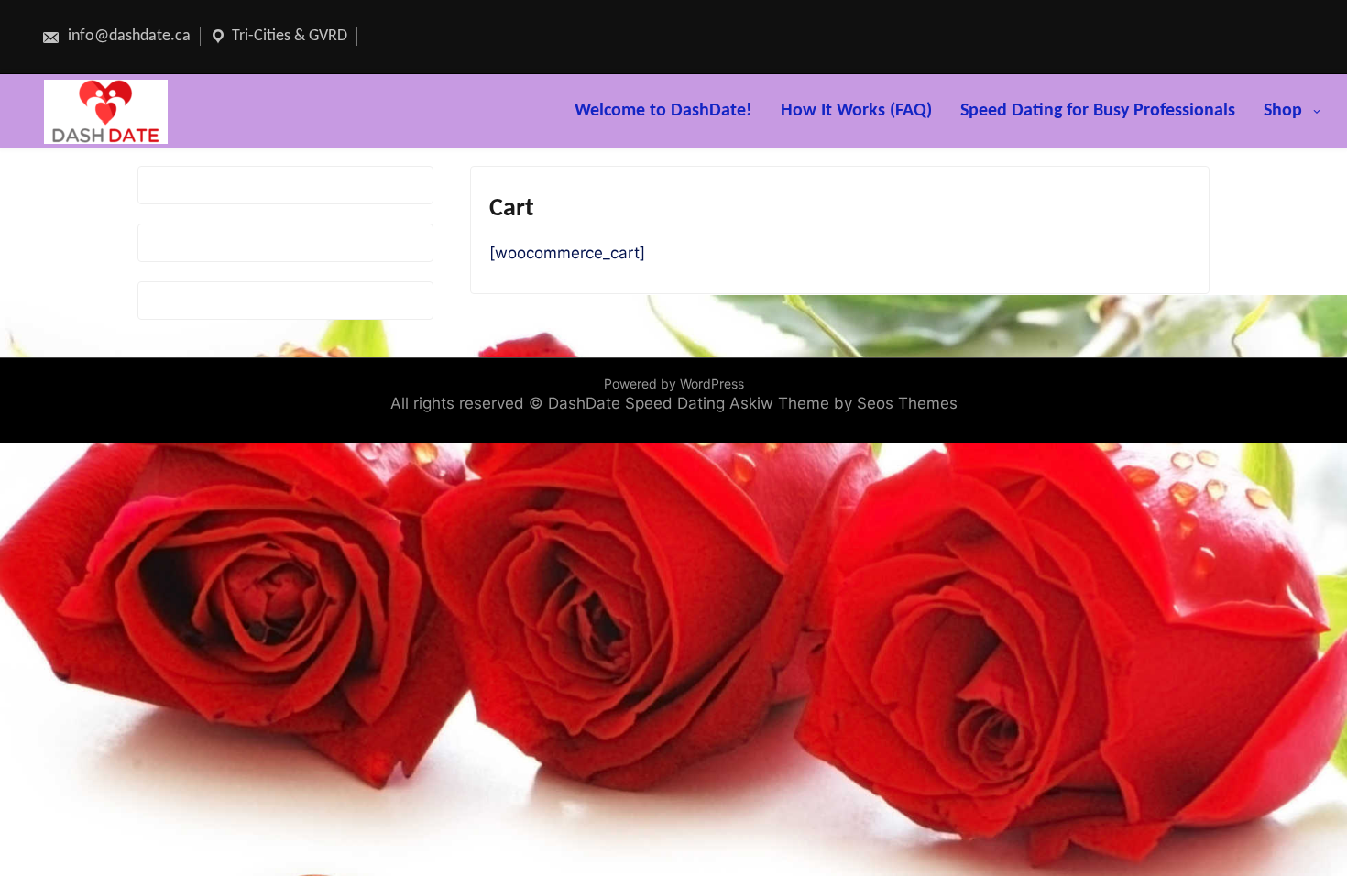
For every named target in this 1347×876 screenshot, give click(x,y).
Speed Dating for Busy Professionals (1097, 111)
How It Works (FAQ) (856, 111)
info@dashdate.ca (127, 36)
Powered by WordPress (674, 383)
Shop (1283, 111)
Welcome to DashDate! (663, 111)
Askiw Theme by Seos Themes (843, 403)
